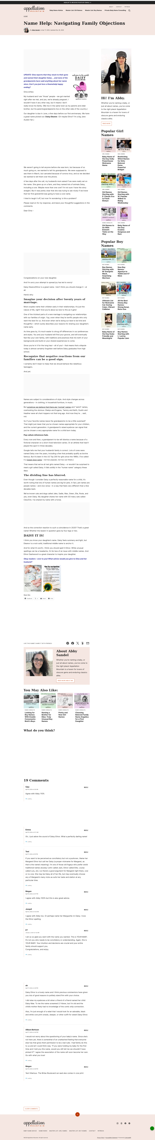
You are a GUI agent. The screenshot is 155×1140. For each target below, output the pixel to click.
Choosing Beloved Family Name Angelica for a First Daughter (82, 717)
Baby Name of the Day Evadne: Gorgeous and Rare (124, 229)
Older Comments (31, 1108)
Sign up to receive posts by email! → (77, 2)
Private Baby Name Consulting (115, 10)
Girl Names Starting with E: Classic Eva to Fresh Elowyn (108, 196)
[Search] (129, 10)
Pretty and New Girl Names (63, 715)
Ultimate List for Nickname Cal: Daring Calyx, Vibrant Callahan (108, 305)
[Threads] (121, 1123)
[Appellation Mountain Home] (34, 9)
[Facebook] (125, 1123)
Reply (86, 787)
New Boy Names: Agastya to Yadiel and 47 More (124, 271)
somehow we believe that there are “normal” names (49, 407)
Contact (119, 6)
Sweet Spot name (34, 460)
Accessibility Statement (111, 1137)
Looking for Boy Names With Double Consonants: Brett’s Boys (30, 717)
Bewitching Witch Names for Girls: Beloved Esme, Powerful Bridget (123, 163)
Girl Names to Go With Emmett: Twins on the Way (108, 229)
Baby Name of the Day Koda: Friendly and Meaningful (108, 335)
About (111, 6)
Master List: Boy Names (93, 10)
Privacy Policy (100, 1137)
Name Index (43, 1131)
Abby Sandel (36, 30)
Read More (106, 123)
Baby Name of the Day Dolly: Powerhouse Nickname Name (108, 161)
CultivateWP (128, 1137)
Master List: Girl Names (74, 10)
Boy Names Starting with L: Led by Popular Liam (123, 335)
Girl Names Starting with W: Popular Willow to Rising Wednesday (123, 197)
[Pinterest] (129, 1123)
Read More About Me (65, 680)
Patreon (127, 6)
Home (26, 16)
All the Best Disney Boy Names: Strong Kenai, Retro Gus (123, 305)
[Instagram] (117, 1123)
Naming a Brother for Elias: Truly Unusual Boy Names (47, 717)
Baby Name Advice (56, 10)
